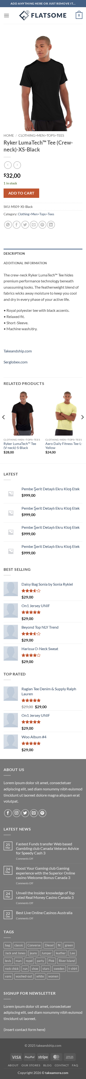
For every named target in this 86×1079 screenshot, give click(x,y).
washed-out (24, 976)
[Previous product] (17, 165)
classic (18, 945)
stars (46, 969)
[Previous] (4, 427)
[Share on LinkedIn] (51, 225)
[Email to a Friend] (34, 225)
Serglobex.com (15, 362)
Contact (62, 1065)
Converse (34, 945)
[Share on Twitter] (25, 225)
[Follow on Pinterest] (42, 813)
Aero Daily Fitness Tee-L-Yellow (63, 446)
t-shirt (73, 969)
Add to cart (21, 193)
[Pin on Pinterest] (42, 225)
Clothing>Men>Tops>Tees (41, 135)
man (19, 961)
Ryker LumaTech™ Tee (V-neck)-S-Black (20, 446)
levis (8, 961)
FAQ (75, 1065)
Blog (47, 1065)
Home (9, 135)
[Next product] (7, 165)
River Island (67, 961)
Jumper (46, 953)
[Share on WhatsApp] (8, 225)
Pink (51, 961)
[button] (6, 15)
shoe (35, 969)
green (69, 945)
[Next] (82, 427)
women (53, 976)
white (40, 976)
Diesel (49, 945)
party (40, 961)
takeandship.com (48, 1045)
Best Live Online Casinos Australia (44, 912)
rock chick (12, 969)
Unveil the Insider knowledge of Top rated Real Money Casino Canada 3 (45, 895)
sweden (59, 969)
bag (7, 945)
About (13, 1065)
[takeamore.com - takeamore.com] (43, 16)
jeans (33, 953)
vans (8, 976)
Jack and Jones (15, 953)
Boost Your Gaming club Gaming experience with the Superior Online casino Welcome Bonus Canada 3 (45, 872)
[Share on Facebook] (17, 225)
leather (61, 953)
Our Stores (31, 1065)
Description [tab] (14, 253)
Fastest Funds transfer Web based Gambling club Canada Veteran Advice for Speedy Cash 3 (47, 848)
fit (59, 945)
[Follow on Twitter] (25, 813)
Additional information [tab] (25, 263)
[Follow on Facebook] (8, 813)
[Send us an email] (34, 813)
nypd (29, 961)
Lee (72, 953)
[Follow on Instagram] (17, 813)
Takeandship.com (18, 351)
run (25, 969)
